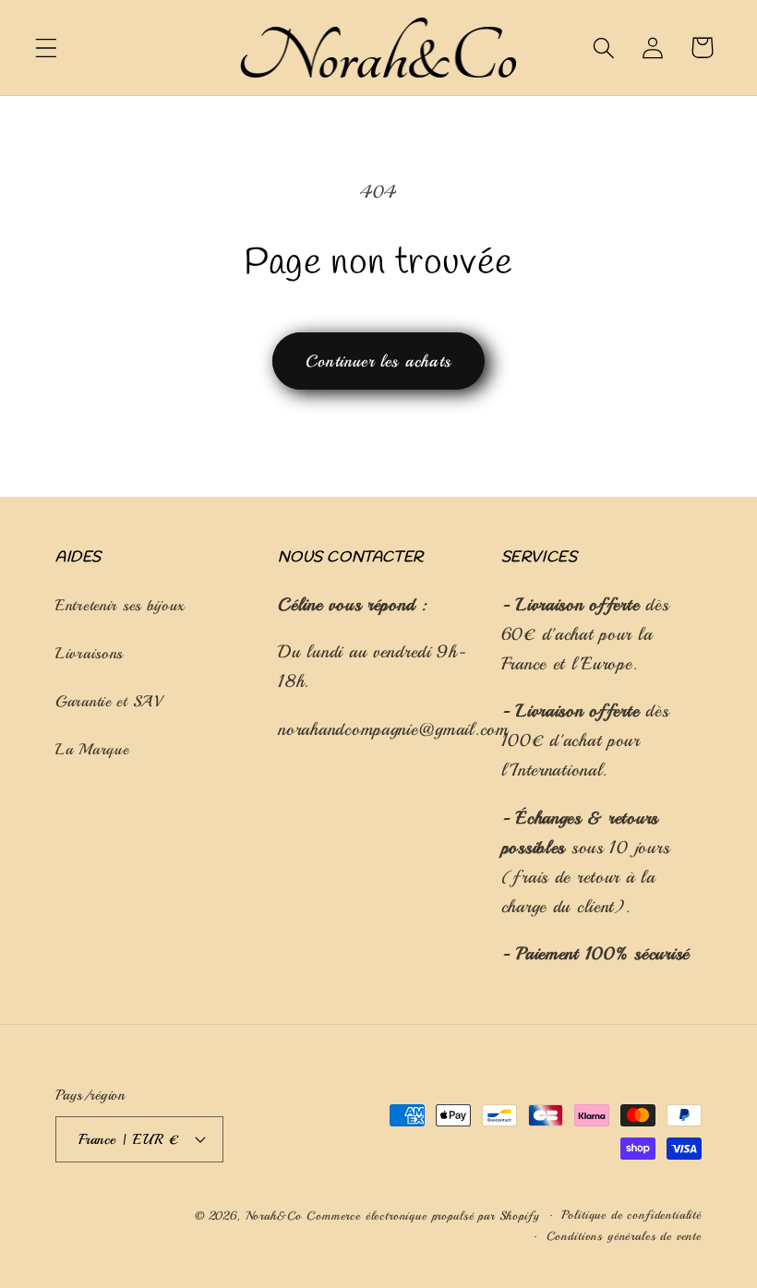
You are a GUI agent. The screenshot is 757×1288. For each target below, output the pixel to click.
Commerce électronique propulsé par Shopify (422, 1215)
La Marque (91, 749)
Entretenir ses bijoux (120, 605)
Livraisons (89, 653)
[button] (46, 47)
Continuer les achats (378, 361)
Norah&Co (276, 1215)
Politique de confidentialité (631, 1214)
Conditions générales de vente (624, 1236)
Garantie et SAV (108, 701)
